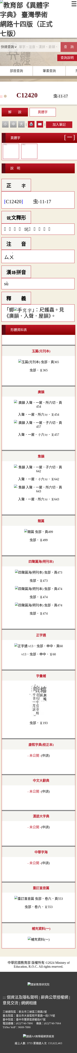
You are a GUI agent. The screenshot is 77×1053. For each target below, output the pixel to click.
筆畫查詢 (49, 71)
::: (1, 96)
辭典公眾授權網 (54, 997)
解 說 (14, 112)
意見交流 (10, 1003)
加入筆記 (59, 124)
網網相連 (29, 1003)
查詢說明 (67, 57)
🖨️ (31, 124)
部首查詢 (16, 71)
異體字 (43, 112)
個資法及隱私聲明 (22, 997)
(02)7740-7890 (24, 1023)
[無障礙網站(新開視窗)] (38, 1036)
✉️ (40, 124)
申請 (45, 755)
